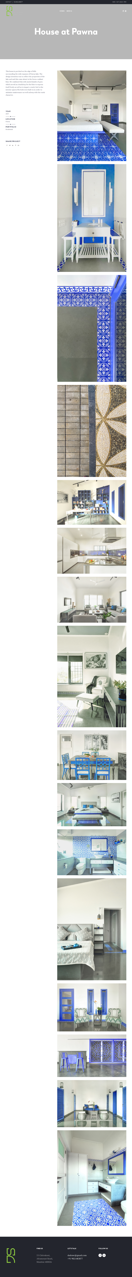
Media (69, 11)
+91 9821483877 (18, 2)
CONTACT (8, 2)
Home (62, 11)
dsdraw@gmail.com (77, 1255)
